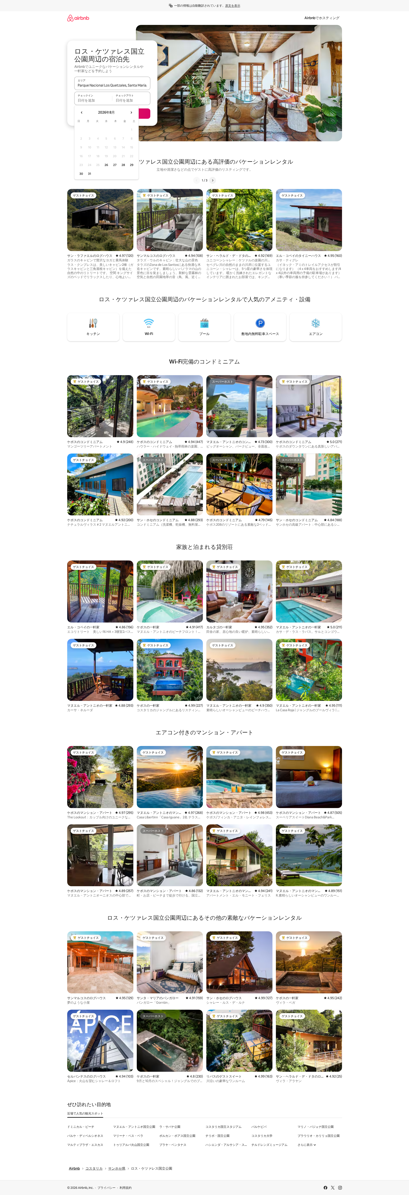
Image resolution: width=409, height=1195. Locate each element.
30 (81, 174)
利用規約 (126, 1188)
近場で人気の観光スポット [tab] (85, 1113)
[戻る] (196, 180)
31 (89, 174)
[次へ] (212, 180)
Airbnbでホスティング (321, 18)
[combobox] (112, 85)
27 (115, 165)
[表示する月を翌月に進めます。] (131, 112)
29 (131, 165)
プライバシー (106, 1188)
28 (123, 165)
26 (106, 165)
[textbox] (93, 100)
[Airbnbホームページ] (78, 18)
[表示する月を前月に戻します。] (82, 112)
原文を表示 (232, 6)
